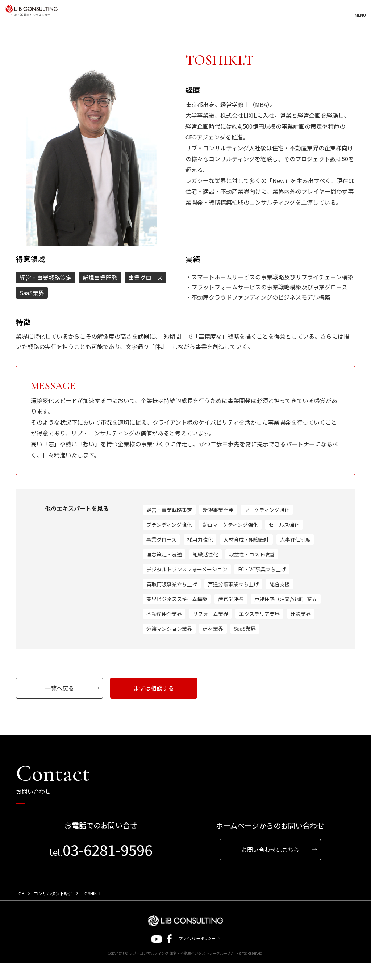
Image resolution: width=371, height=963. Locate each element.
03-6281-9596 (101, 849)
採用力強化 (200, 539)
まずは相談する (153, 688)
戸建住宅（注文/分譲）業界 (285, 599)
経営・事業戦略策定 (169, 509)
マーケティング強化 (266, 509)
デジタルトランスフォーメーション (186, 569)
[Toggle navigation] (360, 10)
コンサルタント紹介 (53, 893)
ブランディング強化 (169, 524)
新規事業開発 (218, 509)
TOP (20, 893)
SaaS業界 (245, 628)
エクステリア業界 (259, 613)
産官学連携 (230, 599)
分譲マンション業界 (169, 628)
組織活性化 (205, 554)
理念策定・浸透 (164, 554)
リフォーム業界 (210, 613)
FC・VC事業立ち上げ (262, 569)
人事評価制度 (295, 539)
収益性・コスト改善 (252, 554)
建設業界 (301, 613)
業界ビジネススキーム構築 (176, 599)
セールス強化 (284, 524)
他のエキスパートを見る (77, 508)
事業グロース (161, 539)
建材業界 (213, 628)
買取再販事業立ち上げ (171, 584)
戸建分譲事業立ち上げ (233, 584)
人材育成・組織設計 (246, 539)
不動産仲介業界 (164, 613)
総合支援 (280, 584)
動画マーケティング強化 (230, 524)
